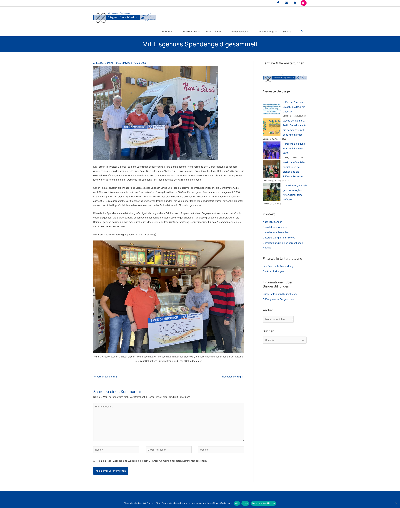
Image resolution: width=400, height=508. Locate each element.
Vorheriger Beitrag (105, 376)
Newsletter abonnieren (275, 227)
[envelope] (286, 2)
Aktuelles (98, 62)
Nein (245, 503)
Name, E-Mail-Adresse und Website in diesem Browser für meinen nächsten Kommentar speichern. (152, 460)
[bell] (295, 2)
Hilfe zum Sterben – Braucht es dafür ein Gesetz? (294, 107)
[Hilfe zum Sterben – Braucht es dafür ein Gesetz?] (271, 109)
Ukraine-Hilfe (112, 62)
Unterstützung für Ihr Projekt (279, 237)
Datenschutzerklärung (263, 503)
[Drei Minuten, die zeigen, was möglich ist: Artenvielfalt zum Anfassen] (271, 192)
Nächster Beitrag (233, 376)
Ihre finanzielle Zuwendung (278, 266)
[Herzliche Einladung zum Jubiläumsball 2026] (271, 150)
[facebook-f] (278, 2)
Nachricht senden (272, 221)
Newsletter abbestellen (276, 232)
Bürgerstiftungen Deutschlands (280, 293)
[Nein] (396, 503)
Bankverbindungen (273, 271)
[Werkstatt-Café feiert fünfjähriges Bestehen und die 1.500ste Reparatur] (271, 169)
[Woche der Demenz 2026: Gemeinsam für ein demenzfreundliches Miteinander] (271, 127)
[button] (302, 31)
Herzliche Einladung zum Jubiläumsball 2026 (294, 148)
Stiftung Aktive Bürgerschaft (278, 299)
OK (236, 503)
